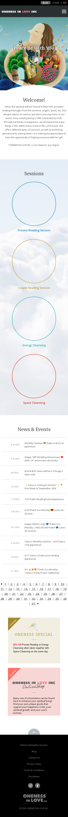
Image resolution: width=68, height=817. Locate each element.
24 (37, 593)
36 (65, 598)
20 (6, 593)
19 (65, 589)
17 (49, 589)
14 (26, 589)
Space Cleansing (34, 403)
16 (41, 589)
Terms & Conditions (34, 770)
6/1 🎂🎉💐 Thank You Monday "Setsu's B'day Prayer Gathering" (42, 571)
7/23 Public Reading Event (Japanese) (44, 499)
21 (14, 593)
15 (33, 589)
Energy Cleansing (34, 345)
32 (33, 598)
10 (62, 584)
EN (64, 3)
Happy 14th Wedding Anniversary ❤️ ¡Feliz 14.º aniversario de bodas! (44, 459)
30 (18, 598)
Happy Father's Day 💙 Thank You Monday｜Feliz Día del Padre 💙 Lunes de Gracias (45, 527)
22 (22, 593)
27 (61, 593)
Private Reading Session (34, 230)
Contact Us (34, 757)
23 (29, 593)
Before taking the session (34, 745)
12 (10, 589)
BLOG (45, 3)
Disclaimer (34, 776)
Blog (34, 751)
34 (49, 598)
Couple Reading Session (34, 288)
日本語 (56, 3)
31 (26, 598)
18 (57, 589)
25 (45, 593)
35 (57, 598)
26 (53, 593)
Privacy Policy (34, 763)
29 (10, 598)
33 (41, 598)
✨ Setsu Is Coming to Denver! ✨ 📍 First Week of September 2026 (44, 486)
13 (18, 589)
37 (33, 603)
